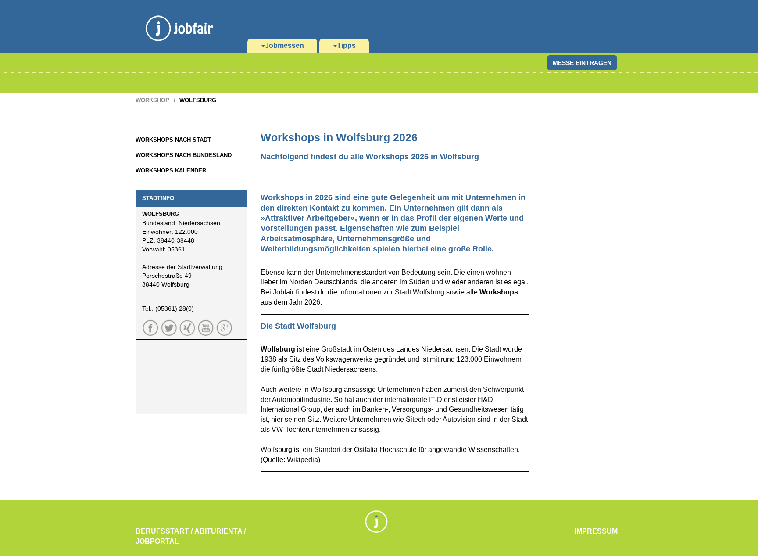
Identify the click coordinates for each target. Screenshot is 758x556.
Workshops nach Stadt (173, 139)
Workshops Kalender (171, 170)
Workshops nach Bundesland (184, 155)
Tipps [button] (346, 45)
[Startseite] (179, 17)
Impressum (596, 531)
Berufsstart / (164, 531)
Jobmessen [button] (284, 45)
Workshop (152, 100)
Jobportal (157, 541)
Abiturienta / (220, 531)
